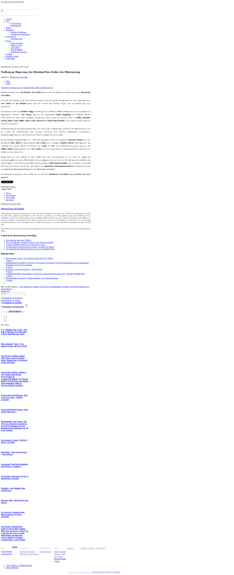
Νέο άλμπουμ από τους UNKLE (18, 240)
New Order (10, 198)
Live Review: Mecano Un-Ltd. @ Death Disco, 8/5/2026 (14, 477)
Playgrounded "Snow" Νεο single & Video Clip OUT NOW (29, 258)
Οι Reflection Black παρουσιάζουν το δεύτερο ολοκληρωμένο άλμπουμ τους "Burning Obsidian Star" (45, 274)
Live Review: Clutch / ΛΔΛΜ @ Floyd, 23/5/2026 (14, 441)
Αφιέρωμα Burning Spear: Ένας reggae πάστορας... (14, 411)
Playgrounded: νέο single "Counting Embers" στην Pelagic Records (32, 278)
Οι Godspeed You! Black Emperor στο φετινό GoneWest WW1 (30, 249)
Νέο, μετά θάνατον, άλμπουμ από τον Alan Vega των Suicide (29, 242)
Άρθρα (56, 561)
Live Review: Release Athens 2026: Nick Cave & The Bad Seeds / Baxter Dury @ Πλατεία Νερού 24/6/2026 (14, 359)
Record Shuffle (60, 559)
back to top (5, 291)
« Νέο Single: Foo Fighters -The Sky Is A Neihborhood (40, 287)
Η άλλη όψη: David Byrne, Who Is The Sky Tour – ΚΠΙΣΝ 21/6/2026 (14, 397)
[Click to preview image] (27, 88)
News (13, 187)
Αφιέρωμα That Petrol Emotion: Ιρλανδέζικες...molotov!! (14, 465)
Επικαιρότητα (6, 551)
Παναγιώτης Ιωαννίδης (19, 77)
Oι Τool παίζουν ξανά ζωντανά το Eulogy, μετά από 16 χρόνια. (30, 247)
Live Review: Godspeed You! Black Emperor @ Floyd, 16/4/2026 (13, 514)
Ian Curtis (9, 200)
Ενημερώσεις (6, 554)
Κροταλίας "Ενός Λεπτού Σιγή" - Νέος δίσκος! (24, 269)
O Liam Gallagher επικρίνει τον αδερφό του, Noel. (25, 245)
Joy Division (11, 195)
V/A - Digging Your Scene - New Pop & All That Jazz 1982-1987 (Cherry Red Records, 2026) (14, 332)
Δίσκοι (15, 547)
